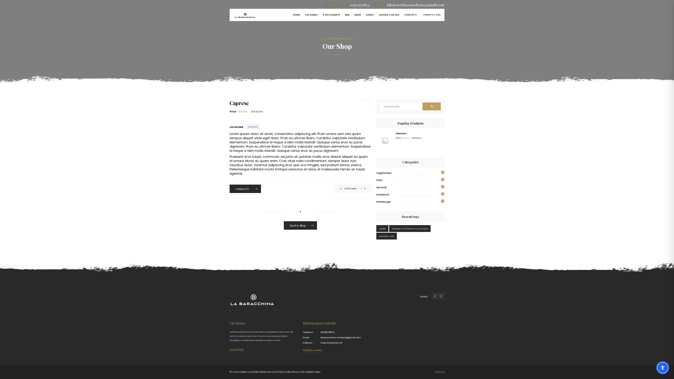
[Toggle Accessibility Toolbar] (663, 368)
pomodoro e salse (386, 236)
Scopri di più (236, 349)
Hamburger (383, 202)
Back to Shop (298, 225)
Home (296, 14)
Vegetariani (383, 173)
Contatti (410, 14)
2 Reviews (416, 137)
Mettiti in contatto (312, 350)
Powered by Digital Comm (306, 371)
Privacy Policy (284, 371)
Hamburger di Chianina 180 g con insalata (410, 228)
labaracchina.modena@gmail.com (408, 4)
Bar (347, 14)
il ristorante (331, 14)
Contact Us (243, 189)
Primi (379, 180)
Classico (401, 133)
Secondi (381, 187)
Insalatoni (252, 126)
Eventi (370, 14)
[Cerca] (431, 106)
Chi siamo (311, 14)
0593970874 (348, 4)
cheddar (382, 228)
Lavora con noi (389, 14)
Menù (357, 14)
